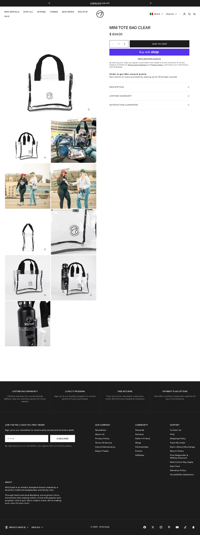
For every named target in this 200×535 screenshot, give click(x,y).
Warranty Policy (178, 470)
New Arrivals (12, 12)
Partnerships (141, 447)
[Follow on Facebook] (144, 527)
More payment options (149, 58)
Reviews (139, 434)
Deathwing (68, 12)
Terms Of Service (103, 443)
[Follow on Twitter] (152, 527)
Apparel (41, 12)
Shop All (28, 12)
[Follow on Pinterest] (169, 527)
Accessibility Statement (182, 474)
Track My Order (177, 443)
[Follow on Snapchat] (193, 527)
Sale (7, 16)
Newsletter (100, 430)
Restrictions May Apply (181, 462)
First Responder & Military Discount (179, 456)
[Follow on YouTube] (177, 527)
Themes (54, 12)
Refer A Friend (142, 438)
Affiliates (139, 455)
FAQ (172, 434)
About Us (100, 434)
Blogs (138, 443)
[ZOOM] (89, 109)
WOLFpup (83, 12)
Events (138, 451)
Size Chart (175, 466)
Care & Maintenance (105, 447)
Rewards (139, 430)
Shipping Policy (178, 438)
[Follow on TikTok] (185, 527)
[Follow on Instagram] (160, 527)
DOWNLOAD (95, 3)
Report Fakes (102, 451)
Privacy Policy (102, 438)
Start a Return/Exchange (182, 447)
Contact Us (175, 430)
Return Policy (177, 451)
